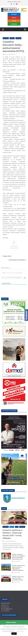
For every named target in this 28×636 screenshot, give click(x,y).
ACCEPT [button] (14, 633)
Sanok (14, 21)
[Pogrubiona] (3, 277)
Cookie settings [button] (20, 631)
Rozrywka (12, 38)
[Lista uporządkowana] (10, 277)
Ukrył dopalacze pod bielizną (17, 260)
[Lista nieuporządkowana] (11, 277)
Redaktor (14, 541)
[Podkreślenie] (6, 277)
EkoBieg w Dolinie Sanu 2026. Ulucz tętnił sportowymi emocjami (18, 578)
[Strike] (8, 277)
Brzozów (14, 14)
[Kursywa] (4, 277)
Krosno (14, 17)
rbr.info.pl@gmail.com (6, 609)
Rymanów (14, 24)
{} (18, 277)
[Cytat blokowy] (13, 277)
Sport (17, 526)
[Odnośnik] (17, 277)
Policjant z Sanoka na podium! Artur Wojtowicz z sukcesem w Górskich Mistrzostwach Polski (18, 557)
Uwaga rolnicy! (7, 256)
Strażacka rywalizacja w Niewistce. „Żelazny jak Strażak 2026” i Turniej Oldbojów (12, 534)
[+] (20, 277)
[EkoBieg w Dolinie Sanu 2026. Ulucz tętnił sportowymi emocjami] (6, 579)
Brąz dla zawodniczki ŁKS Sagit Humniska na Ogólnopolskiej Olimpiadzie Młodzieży (18, 568)
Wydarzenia (18, 38)
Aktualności (5, 38)
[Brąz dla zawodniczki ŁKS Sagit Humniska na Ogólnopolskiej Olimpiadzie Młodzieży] (6, 569)
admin (14, 54)
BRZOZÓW (12, 526)
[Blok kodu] (15, 277)
